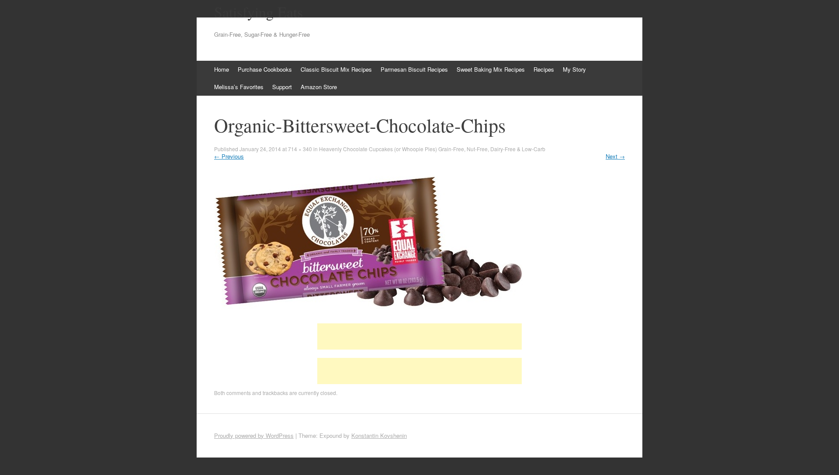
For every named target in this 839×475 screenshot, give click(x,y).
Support (282, 87)
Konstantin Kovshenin (379, 435)
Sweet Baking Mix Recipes (491, 69)
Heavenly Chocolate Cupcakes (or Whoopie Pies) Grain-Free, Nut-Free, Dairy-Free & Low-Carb (432, 149)
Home (221, 69)
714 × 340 (300, 149)
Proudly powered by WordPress (254, 435)
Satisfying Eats (258, 11)
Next (615, 156)
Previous (229, 156)
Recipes (544, 69)
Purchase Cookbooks (265, 69)
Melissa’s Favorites (238, 87)
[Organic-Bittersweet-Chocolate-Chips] (370, 316)
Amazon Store (319, 87)
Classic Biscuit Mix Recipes (336, 69)
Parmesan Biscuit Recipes (414, 69)
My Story (574, 69)
